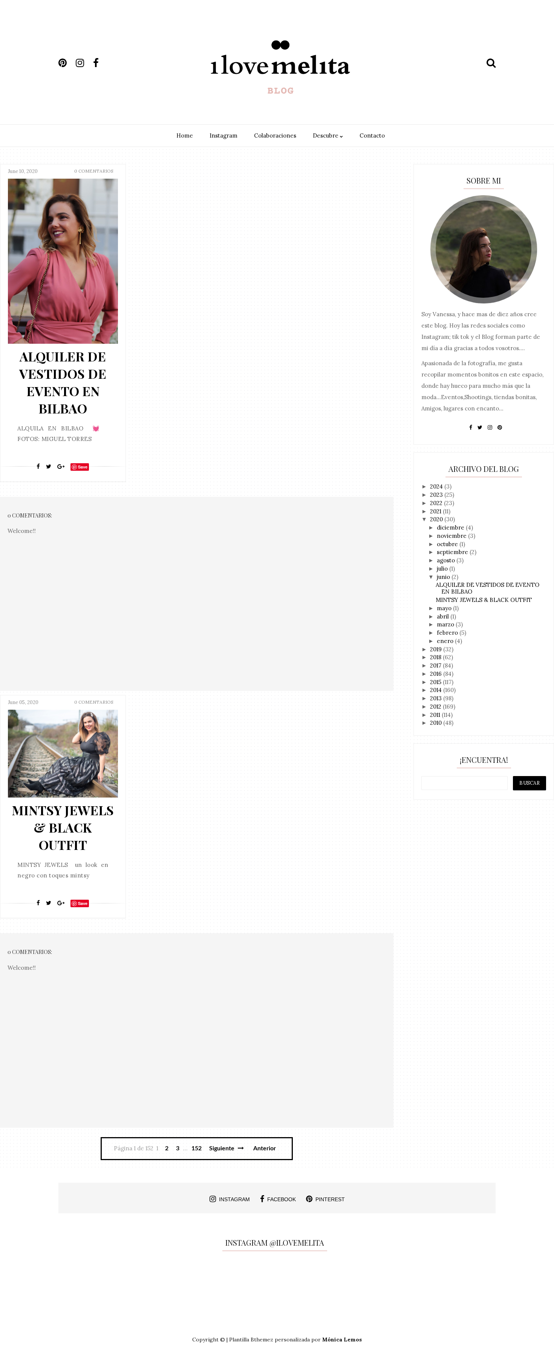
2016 (436, 673)
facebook (281, 1199)
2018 (436, 657)
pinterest (330, 1199)
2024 (437, 486)
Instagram (223, 135)
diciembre (451, 527)
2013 (436, 698)
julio (443, 568)
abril (443, 616)
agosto (446, 560)
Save (82, 467)
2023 (437, 494)
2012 (436, 706)
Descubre (326, 135)
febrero (448, 632)
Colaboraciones (275, 135)
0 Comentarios (93, 171)
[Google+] (60, 466)
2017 (436, 665)
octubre (448, 544)
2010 (436, 722)
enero (446, 641)
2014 (436, 690)
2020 (437, 519)
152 (196, 1148)
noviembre (452, 535)
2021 (436, 511)
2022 (437, 503)
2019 (436, 649)
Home (184, 135)
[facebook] (101, 63)
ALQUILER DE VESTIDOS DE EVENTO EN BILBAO (62, 382)
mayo (445, 608)
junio (444, 576)
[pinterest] (66, 63)
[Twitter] (48, 466)
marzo (446, 624)
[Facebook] (38, 466)
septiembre (453, 552)
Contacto (372, 135)
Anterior (264, 1148)
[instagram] (84, 63)
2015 (436, 682)
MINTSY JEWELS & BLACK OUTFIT (63, 827)
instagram (234, 1199)
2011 (436, 714)
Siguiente (222, 1148)
